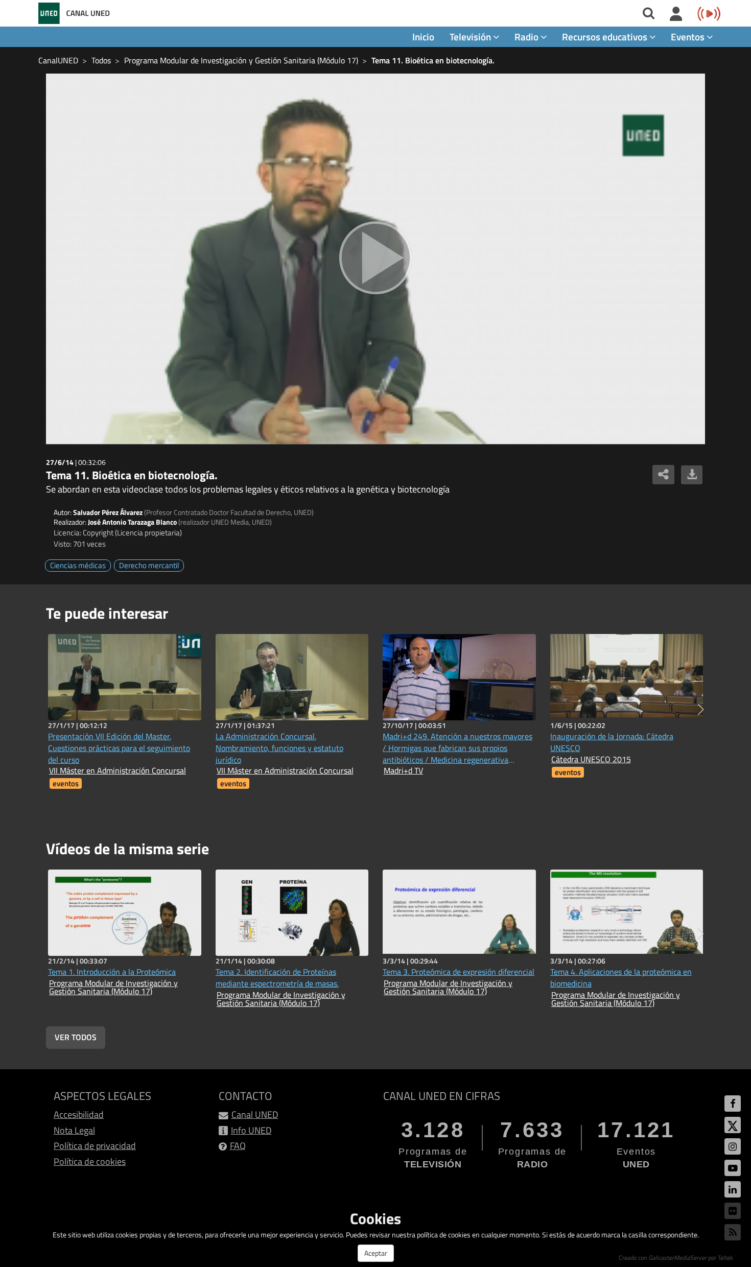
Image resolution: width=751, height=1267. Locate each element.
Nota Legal (74, 1130)
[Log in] (676, 14)
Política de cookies (90, 1161)
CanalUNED (58, 60)
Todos (101, 60)
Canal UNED (254, 1114)
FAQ (238, 1146)
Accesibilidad (79, 1114)
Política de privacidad (95, 1146)
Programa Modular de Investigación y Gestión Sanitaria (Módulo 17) (241, 60)
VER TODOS (76, 1037)
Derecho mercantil (149, 565)
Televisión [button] (471, 36)
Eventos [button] (689, 36)
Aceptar (375, 1253)
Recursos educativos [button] (605, 36)
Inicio (423, 36)
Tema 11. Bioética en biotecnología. (433, 60)
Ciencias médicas (78, 565)
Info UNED (251, 1130)
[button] (701, 709)
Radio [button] (527, 36)
